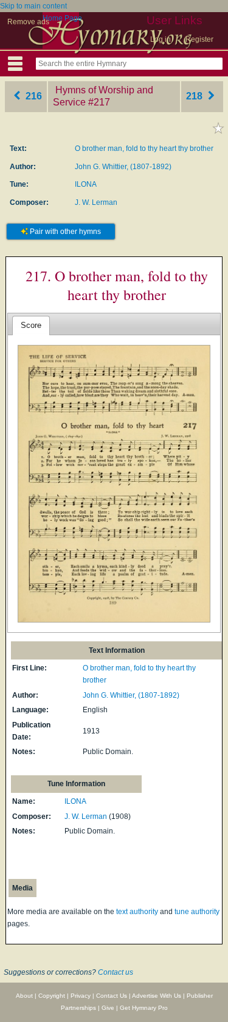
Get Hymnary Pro (144, 1007)
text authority (137, 911)
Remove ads (28, 22)
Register (199, 39)
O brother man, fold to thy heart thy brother (144, 148)
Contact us (115, 972)
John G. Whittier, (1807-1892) (123, 166)
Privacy (81, 995)
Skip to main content (33, 6)
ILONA (86, 184)
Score (31, 325)
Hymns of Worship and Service (103, 96)
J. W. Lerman (96, 202)
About (24, 995)
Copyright (51, 995)
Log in (160, 39)
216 (32, 96)
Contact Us (111, 995)
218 (195, 96)
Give (108, 1007)
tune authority (196, 911)
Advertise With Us (156, 995)
